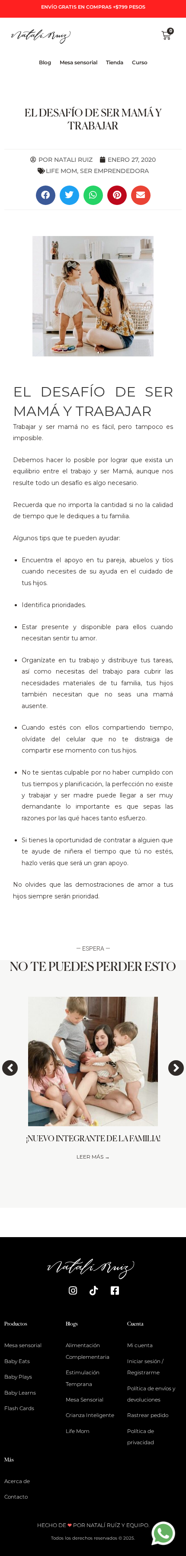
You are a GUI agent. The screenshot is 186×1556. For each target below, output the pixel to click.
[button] (45, 195)
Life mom (61, 171)
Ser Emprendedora (114, 171)
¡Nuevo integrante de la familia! (93, 1139)
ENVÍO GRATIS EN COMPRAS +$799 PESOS (93, 7)
